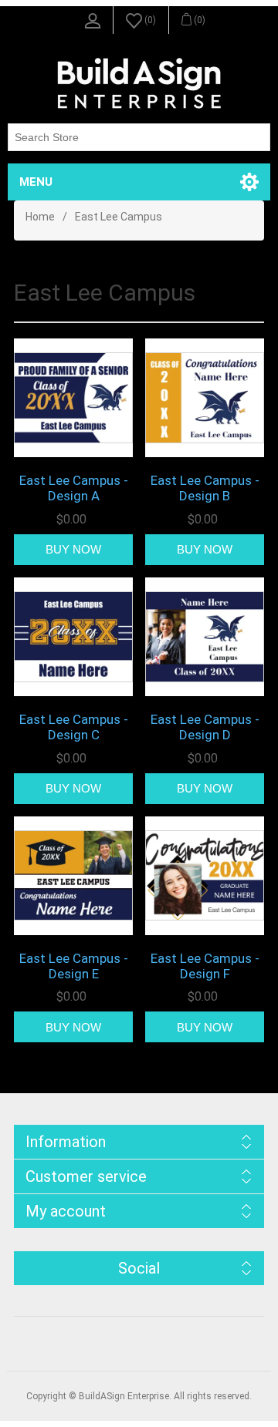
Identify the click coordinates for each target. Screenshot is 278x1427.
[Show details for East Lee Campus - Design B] (204, 397)
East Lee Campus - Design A (73, 488)
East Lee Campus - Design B (205, 488)
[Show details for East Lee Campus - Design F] (204, 875)
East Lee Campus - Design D (205, 727)
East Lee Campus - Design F (205, 966)
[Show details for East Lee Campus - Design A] (73, 397)
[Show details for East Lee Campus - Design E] (73, 875)
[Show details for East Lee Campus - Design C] (73, 636)
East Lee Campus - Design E (73, 966)
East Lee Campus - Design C (73, 727)
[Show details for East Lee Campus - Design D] (204, 636)
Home (40, 216)
